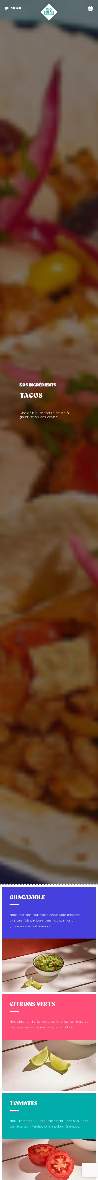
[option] (49, 442)
